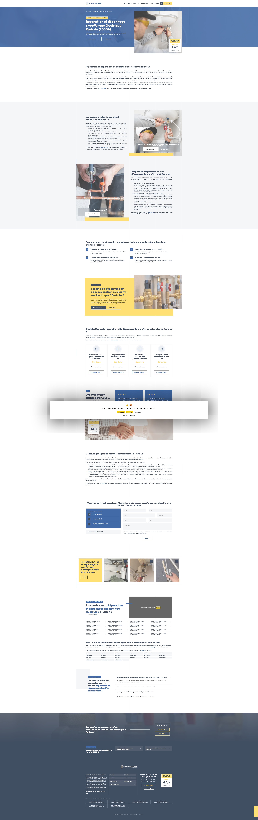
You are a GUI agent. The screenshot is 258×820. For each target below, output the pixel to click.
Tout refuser (129, 412)
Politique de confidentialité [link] (129, 415)
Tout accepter (121, 412)
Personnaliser (137, 412)
